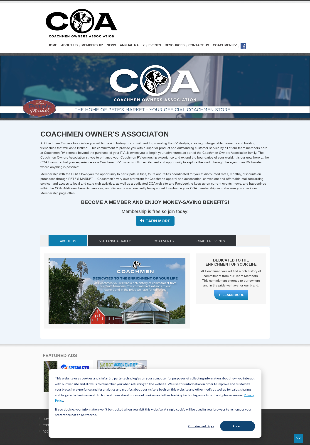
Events (154, 45)
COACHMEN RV (225, 45)
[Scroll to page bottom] (298, 438)
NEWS (111, 45)
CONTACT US (198, 45)
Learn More (156, 221)
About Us (68, 241)
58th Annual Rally (115, 241)
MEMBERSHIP (92, 45)
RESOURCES (175, 45)
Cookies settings (201, 426)
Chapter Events (211, 241)
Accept (237, 426)
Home (47, 419)
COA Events (164, 241)
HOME (52, 45)
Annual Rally (132, 45)
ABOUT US (69, 45)
